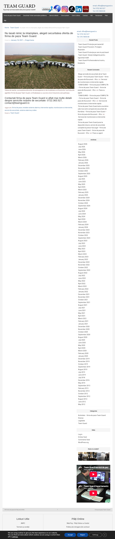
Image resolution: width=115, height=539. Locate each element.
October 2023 (83, 235)
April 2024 (81, 219)
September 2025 (84, 173)
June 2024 (82, 214)
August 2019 (82, 369)
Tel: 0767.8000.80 (99, 11)
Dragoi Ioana (29, 40)
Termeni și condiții (23, 527)
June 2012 (82, 402)
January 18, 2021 (17, 40)
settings (15, 537)
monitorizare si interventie (63, 107)
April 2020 (81, 348)
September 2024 (84, 206)
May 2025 (81, 184)
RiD (92, 15)
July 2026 (81, 147)
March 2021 (82, 318)
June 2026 (82, 149)
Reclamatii (98, 15)
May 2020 (81, 345)
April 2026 (81, 155)
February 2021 (83, 321)
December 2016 (84, 380)
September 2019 (84, 367)
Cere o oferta (76, 15)
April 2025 (81, 187)
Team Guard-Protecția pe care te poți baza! (93, 52)
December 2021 (84, 294)
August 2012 (82, 399)
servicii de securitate (12, 110)
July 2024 (81, 211)
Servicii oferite (53, 15)
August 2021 (82, 305)
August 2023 (82, 241)
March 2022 (82, 286)
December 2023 (84, 230)
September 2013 (84, 385)
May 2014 (81, 383)
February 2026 (83, 160)
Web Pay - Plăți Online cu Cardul (78, 523)
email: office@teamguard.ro (103, 6)
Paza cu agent (98, 133)
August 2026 (82, 144)
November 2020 (84, 329)
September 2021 (84, 302)
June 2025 (82, 181)
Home (7, 28)
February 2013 (83, 388)
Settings (95, 535)
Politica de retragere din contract (78, 527)
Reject (82, 535)
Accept (70, 535)
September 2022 (84, 270)
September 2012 (84, 396)
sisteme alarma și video (28, 110)
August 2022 (82, 273)
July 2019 (81, 372)
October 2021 (83, 300)
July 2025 (81, 179)
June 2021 (82, 310)
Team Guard (14, 28)
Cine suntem (65, 15)
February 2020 (83, 353)
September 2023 (84, 238)
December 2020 (84, 326)
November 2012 (84, 391)
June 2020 (82, 343)
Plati (106, 15)
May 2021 (81, 313)
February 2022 (83, 289)
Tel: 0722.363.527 (99, 8)
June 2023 (82, 246)
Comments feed (84, 440)
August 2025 (82, 176)
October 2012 (83, 394)
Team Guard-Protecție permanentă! (91, 44)
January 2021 (83, 324)
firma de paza (17, 107)
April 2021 (81, 316)
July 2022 (81, 275)
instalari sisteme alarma (31, 107)
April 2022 (81, 283)
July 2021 (81, 308)
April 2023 (81, 251)
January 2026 (83, 163)
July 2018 (81, 377)
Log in (80, 434)
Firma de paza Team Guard (12, 15)
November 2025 (84, 168)
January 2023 (83, 259)
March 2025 (82, 190)
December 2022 (84, 262)
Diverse (80, 418)
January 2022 (83, 292)
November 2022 (84, 265)
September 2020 (84, 334)
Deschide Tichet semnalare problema (35, 15)
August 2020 (82, 337)
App (5, 20)
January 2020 (83, 356)
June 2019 (82, 375)
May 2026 (81, 152)
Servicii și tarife (23, 531)
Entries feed (82, 437)
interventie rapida (46, 107)
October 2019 (83, 364)
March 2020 (82, 351)
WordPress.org (83, 442)
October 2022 (83, 267)
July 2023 (81, 243)
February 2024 (83, 224)
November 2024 (84, 200)
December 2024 (84, 198)
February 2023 (83, 257)
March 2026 (82, 157)
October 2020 (83, 332)
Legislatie (81, 421)
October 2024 (83, 203)
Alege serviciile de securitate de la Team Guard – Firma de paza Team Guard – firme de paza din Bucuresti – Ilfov (93, 76)
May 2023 (81, 249)
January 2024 (83, 227)
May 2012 (81, 404)
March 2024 (82, 222)
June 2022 (82, 278)
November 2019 (84, 361)
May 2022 (81, 281)
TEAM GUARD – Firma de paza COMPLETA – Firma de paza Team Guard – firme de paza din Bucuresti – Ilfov (93, 87)
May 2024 (81, 216)
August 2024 (82, 208)
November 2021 (84, 297)
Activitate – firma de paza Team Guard (92, 415)
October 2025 (83, 171)
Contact (85, 15)
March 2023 (82, 254)
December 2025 (84, 165)
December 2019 (84, 359)
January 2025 (83, 195)
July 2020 (81, 340)
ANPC (23, 523)
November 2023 (84, 232)
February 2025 (83, 192)
